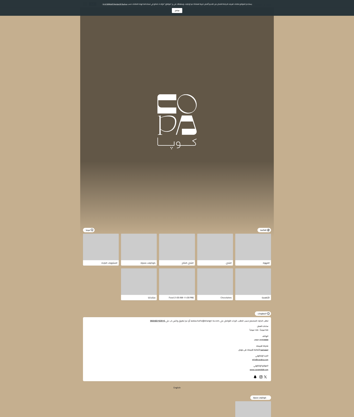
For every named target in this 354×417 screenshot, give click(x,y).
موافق (177, 10)
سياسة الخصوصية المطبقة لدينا (115, 4)
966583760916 (157, 321)
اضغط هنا (264, 350)
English (177, 387)
